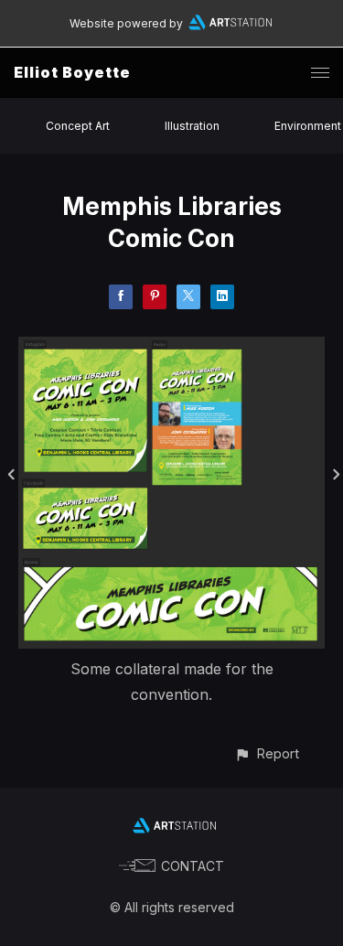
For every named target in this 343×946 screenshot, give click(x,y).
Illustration (192, 126)
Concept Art (78, 126)
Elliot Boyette (72, 72)
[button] (266, 753)
